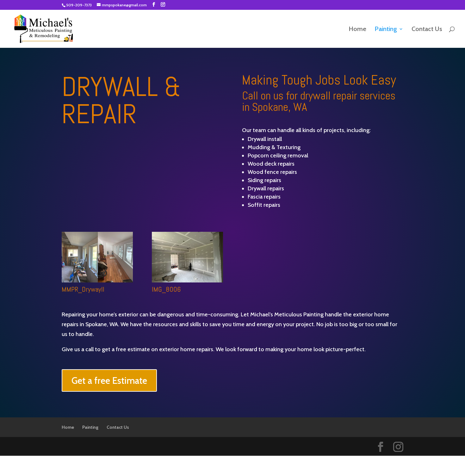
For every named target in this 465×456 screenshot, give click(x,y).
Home (357, 30)
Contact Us (427, 30)
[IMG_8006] (187, 280)
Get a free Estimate (109, 380)
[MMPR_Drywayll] (97, 280)
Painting (386, 30)
